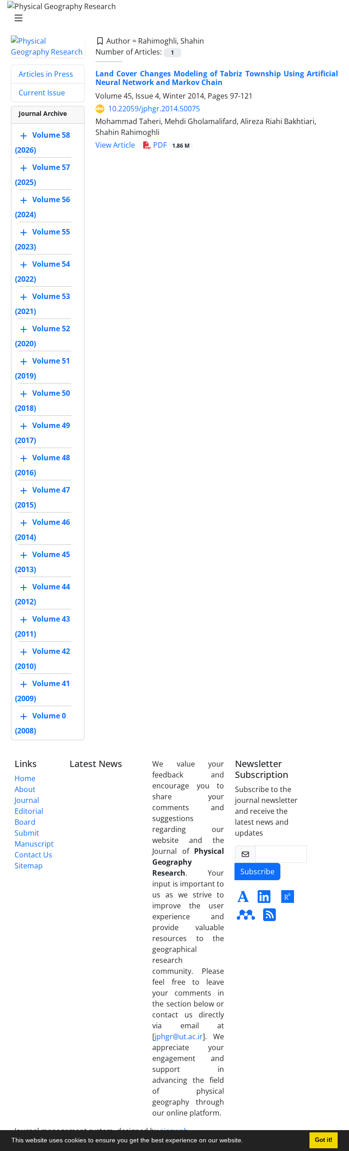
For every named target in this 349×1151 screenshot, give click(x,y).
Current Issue (42, 93)
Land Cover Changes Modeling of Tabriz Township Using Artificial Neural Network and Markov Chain (216, 78)
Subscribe (257, 872)
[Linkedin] (264, 899)
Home (25, 778)
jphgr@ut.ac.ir (179, 1036)
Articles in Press (46, 74)
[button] (246, 1141)
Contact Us (33, 855)
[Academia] (243, 899)
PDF (170, 145)
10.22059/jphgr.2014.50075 (154, 109)
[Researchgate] (288, 899)
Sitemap (29, 866)
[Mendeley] (246, 917)
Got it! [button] (323, 1140)
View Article (115, 145)
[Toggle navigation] (171, 18)
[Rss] (269, 917)
